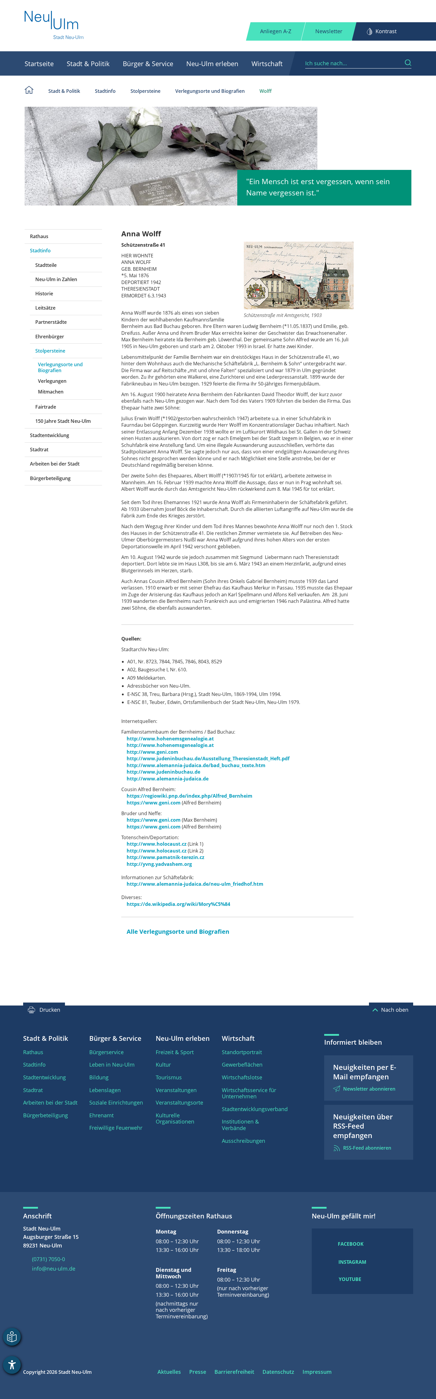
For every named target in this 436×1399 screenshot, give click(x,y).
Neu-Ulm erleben (212, 63)
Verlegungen (52, 381)
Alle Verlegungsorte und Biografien (178, 932)
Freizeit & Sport (175, 1052)
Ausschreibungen (243, 1140)
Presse (197, 1371)
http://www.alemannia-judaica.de (168, 778)
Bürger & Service (148, 63)
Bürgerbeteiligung (50, 478)
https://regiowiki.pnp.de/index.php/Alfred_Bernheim (189, 796)
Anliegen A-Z (275, 31)
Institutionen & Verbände (240, 1125)
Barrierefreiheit (234, 1371)
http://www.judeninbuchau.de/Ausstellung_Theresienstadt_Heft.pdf (208, 758)
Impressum (317, 1371)
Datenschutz (278, 1371)
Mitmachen (50, 391)
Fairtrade (45, 407)
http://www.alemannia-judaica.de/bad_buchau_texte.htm (196, 765)
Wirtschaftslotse (242, 1077)
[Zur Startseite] (54, 26)
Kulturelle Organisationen (175, 1118)
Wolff (266, 91)
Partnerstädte (51, 322)
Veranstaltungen (176, 1090)
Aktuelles (169, 1371)
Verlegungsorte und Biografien (210, 91)
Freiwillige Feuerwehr (115, 1127)
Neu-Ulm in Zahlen (56, 279)
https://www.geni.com (154, 802)
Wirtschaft (267, 63)
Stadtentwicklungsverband (255, 1109)
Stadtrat (39, 449)
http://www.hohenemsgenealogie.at (170, 738)
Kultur (163, 1064)
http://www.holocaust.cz (157, 844)
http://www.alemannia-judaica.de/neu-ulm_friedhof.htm (195, 884)
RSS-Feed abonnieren (367, 1148)
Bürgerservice (106, 1052)
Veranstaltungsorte (179, 1102)
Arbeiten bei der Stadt (54, 464)
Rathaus (39, 236)
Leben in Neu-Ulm (112, 1064)
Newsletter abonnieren (369, 1089)
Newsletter (328, 31)
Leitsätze (45, 308)
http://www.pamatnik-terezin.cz (165, 857)
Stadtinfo (105, 91)
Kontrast (386, 31)
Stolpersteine (145, 91)
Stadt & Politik (88, 63)
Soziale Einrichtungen (116, 1102)
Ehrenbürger (49, 336)
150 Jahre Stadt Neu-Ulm (63, 421)
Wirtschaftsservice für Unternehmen (249, 1093)
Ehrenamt (101, 1115)
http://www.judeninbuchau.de (163, 772)
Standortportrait (242, 1052)
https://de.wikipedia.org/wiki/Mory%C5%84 (178, 904)
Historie (44, 293)
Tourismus (169, 1077)
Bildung (99, 1077)
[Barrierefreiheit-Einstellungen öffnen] (12, 1365)
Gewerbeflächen (242, 1064)
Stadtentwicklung (49, 435)
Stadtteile (46, 265)
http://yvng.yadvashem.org (159, 864)
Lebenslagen (105, 1090)
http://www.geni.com (152, 752)
